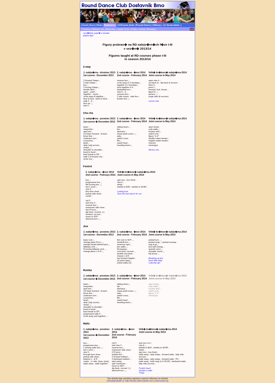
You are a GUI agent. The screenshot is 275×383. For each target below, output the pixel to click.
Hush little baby (155, 260)
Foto (127, 29)
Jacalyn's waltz (145, 370)
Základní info (98, 29)
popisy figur (88, 35)
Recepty (151, 29)
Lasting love (122, 191)
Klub (99, 25)
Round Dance (143, 25)
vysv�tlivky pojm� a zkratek (96, 33)
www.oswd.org (161, 381)
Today (141, 373)
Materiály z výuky (114, 29)
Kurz (92, 25)
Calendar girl (154, 263)
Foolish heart (145, 368)
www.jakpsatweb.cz (115, 381)
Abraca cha (154, 150)
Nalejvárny (109, 25)
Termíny (86, 29)
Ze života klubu (171, 25)
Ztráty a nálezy (138, 29)
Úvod (85, 25)
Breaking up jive (156, 258)
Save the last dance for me (129, 194)
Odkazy (157, 25)
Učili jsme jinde (126, 25)
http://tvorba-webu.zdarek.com (139, 381)
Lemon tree (154, 101)
